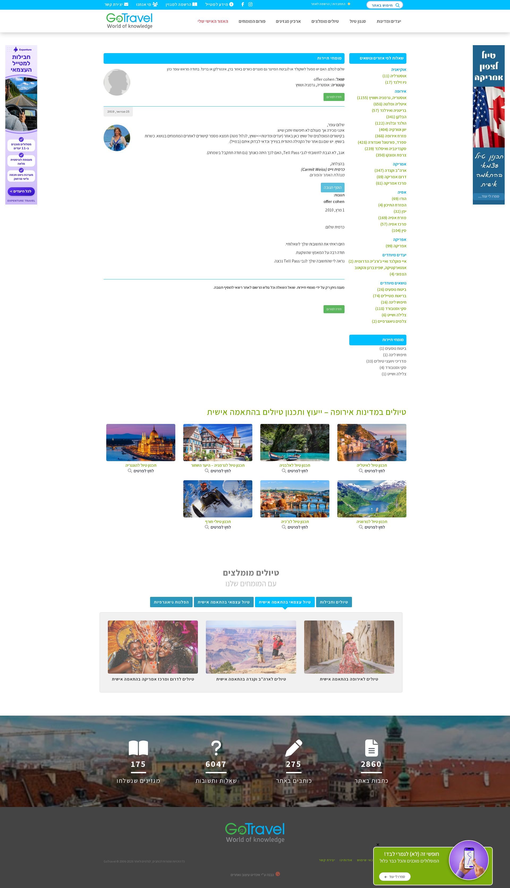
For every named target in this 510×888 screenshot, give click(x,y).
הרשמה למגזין (179, 4)
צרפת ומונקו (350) (391, 155)
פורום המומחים (252, 21)
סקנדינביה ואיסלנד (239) (385, 148)
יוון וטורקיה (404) (392, 129)
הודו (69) (399, 198)
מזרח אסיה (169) (392, 217)
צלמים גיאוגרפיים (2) (389, 321)
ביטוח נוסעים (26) (391, 289)
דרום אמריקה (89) (391, 177)
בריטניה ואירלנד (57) (389, 110)
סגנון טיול (358, 21)
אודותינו (346, 860)
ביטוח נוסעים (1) (393, 348)
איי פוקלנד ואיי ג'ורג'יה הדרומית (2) (377, 261)
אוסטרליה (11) (394, 76)
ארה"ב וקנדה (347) (390, 170)
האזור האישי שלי (213, 21)
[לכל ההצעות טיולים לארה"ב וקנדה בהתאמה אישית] (251, 624)
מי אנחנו (144, 4)
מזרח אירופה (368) (390, 136)
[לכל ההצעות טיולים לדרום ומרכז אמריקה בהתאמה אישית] (153, 624)
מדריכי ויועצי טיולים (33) (386, 361)
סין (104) (399, 230)
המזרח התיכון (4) (392, 205)
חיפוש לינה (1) (394, 355)
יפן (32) (400, 211)
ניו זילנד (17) (395, 82)
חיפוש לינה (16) (393, 302)
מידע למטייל (217, 4)
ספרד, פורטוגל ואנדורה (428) (382, 142)
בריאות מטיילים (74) (389, 296)
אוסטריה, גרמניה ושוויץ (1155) (381, 97)
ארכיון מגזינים (288, 21)
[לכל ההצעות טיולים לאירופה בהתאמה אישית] (349, 624)
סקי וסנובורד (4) (393, 367)
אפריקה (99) (396, 246)
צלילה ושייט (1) (394, 374)
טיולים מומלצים (325, 21)
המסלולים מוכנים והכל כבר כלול (409, 857)
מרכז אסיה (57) (393, 224)
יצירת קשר (114, 4)
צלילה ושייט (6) (394, 315)
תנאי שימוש (366, 860)
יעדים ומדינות (389, 21)
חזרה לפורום (334, 97)
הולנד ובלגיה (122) (390, 123)
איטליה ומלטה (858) (389, 104)
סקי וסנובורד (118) (390, 308)
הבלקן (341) (396, 117)
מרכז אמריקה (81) (391, 183)
